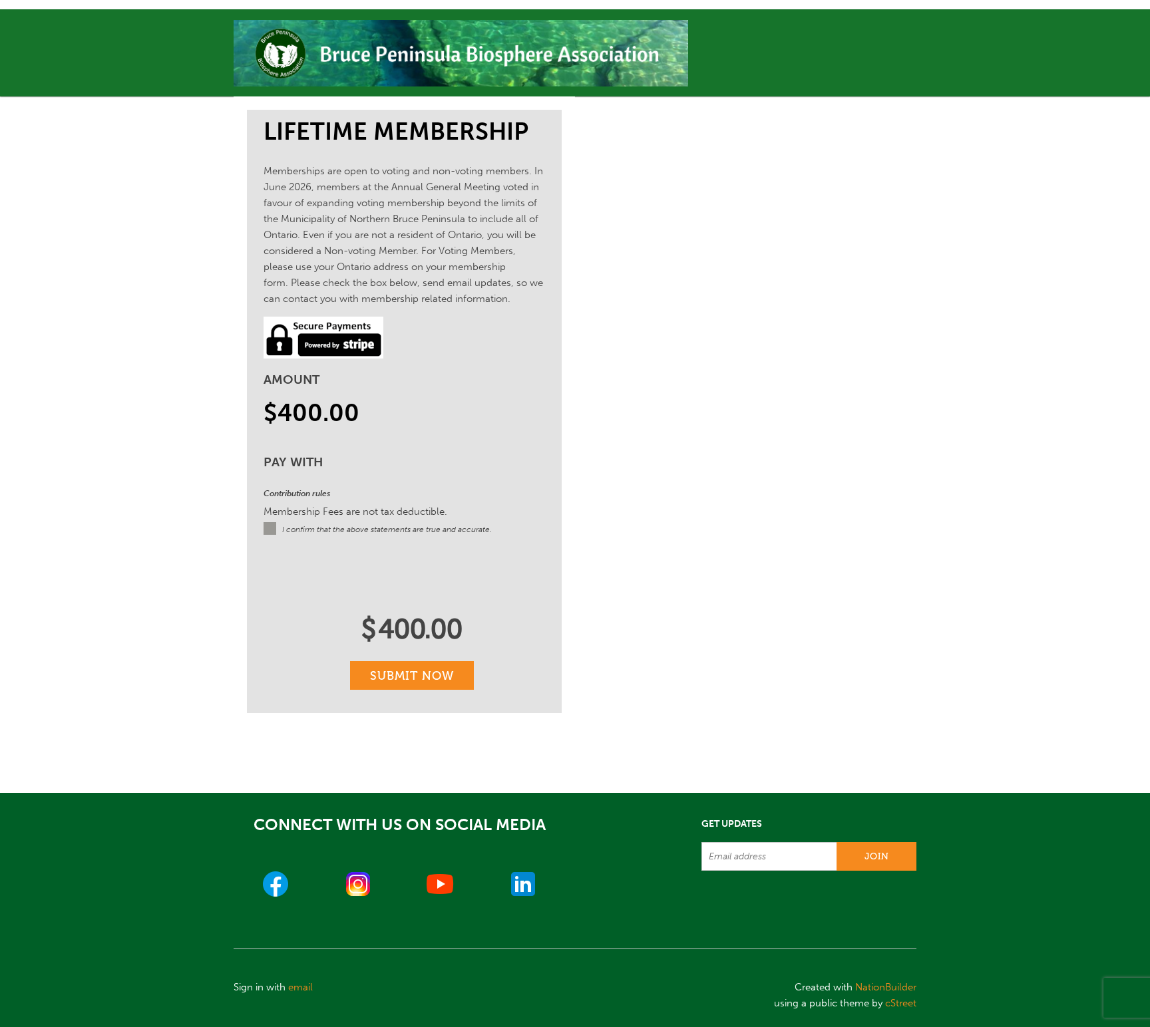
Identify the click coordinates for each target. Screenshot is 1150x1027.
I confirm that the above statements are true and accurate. (387, 529)
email (300, 987)
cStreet (900, 1003)
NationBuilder (885, 987)
